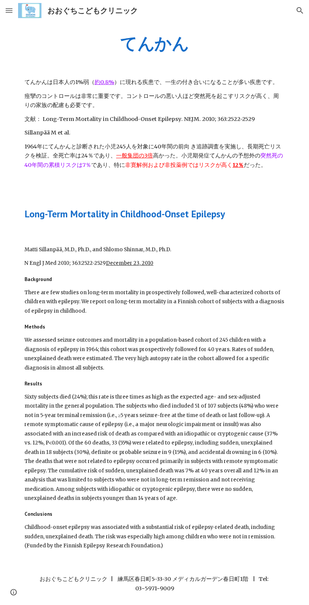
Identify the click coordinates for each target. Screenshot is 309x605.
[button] (9, 10)
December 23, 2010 (129, 263)
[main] (154, 43)
